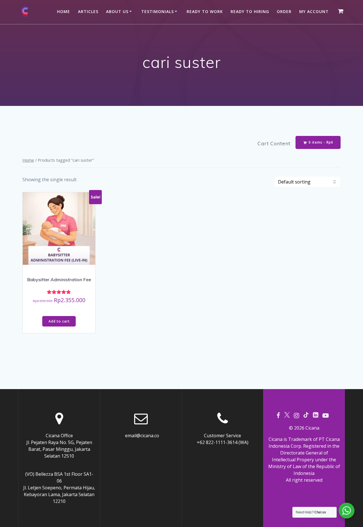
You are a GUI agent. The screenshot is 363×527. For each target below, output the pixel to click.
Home (63, 11)
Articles (88, 11)
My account (314, 11)
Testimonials (157, 11)
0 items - (320, 142)
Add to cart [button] (59, 321)
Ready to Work (205, 11)
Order (284, 11)
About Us (117, 11)
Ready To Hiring (250, 11)
